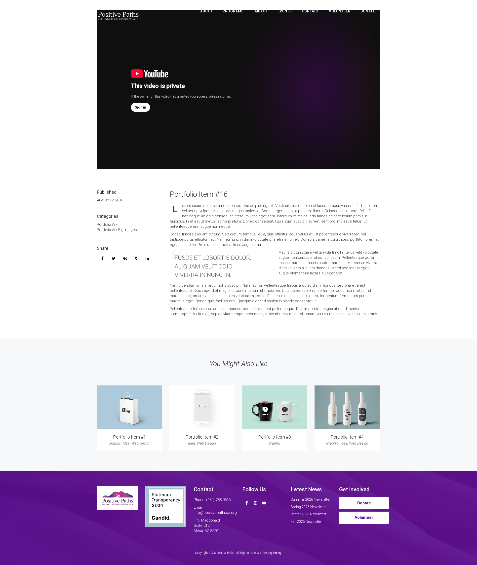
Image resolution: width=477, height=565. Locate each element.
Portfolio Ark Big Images (117, 229)
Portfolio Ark (107, 224)
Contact (310, 11)
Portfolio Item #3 (274, 437)
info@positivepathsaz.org (215, 512)
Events (285, 11)
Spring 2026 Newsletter (309, 507)
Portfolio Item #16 (199, 194)
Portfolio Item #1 (129, 437)
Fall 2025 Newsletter (306, 522)
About (206, 11)
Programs (233, 11)
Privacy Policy (272, 553)
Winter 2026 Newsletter (308, 514)
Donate (367, 11)
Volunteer (340, 11)
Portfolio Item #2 (202, 437)
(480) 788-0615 (218, 499)
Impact (261, 11)
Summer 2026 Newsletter (310, 499)
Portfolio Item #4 (347, 437)
